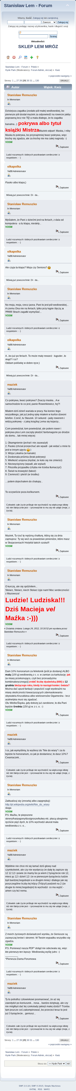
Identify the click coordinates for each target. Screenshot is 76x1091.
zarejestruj (52, 18)
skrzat (48, 70)
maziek (12, 384)
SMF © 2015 (37, 1086)
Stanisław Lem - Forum (28, 5)
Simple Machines (52, 1086)
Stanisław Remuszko (22, 95)
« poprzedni (54, 76)
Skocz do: (42, 1064)
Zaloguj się (38, 18)
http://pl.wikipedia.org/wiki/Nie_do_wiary (27, 804)
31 (31, 80)
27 (17, 80)
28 (20, 80)
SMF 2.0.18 (24, 1086)
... (15, 80)
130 (37, 80)
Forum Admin (37, 70)
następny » (66, 76)
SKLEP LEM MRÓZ (38, 46)
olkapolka (14, 166)
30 (28, 80)
